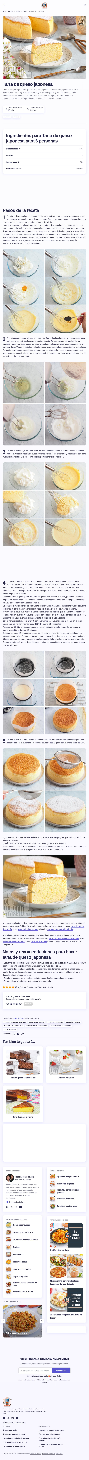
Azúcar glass (11, 162)
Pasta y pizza (12, 1309)
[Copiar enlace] (22, 1034)
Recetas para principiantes (49, 1434)
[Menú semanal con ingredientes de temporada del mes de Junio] (66, 1266)
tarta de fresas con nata (14, 941)
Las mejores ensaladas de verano (16, 1438)
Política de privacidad (48, 1453)
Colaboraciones (20, 1422)
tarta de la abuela (39, 941)
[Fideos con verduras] (22, 1321)
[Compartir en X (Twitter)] (14, 1034)
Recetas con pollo (10, 1430)
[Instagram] (16, 1207)
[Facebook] (7, 1207)
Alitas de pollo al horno (23, 1291)
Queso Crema (12, 149)
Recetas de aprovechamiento (14, 1434)
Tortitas (16, 1247)
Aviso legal (59, 1453)
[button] (4, 4)
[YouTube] (20, 1207)
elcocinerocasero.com (24, 1177)
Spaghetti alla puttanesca (68, 1176)
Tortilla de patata (20, 1262)
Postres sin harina (55, 1022)
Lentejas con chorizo (22, 1269)
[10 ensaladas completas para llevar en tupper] (66, 1300)
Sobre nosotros (8, 1422)
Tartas (16, 117)
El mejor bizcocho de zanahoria (15, 1442)
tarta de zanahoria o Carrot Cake (64, 938)
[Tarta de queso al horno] (23, 1104)
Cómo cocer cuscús (21, 1225)
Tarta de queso (10, 1029)
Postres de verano (36, 1022)
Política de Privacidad (43, 1380)
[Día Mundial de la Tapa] (66, 1235)
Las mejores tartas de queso (14, 1446)
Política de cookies (35, 1453)
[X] (8, 1418)
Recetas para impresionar (36, 1025)
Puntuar (28, 1004)
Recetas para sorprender (61, 1025)
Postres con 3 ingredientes (15, 1022)
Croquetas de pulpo (65, 1184)
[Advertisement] (44, 1143)
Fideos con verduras (16, 1333)
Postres (7, 117)
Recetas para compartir (13, 1025)
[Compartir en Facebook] (18, 1034)
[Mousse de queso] (66, 1064)
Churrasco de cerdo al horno (25, 1240)
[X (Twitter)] (12, 1207)
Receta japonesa (73, 1022)
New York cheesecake (28, 929)
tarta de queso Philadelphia (60, 929)
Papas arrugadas (20, 1277)
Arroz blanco (18, 1254)
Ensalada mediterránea (67, 1206)
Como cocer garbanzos (23, 1232)
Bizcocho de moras (65, 1199)
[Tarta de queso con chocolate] (23, 1064)
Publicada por (13, 1018)
